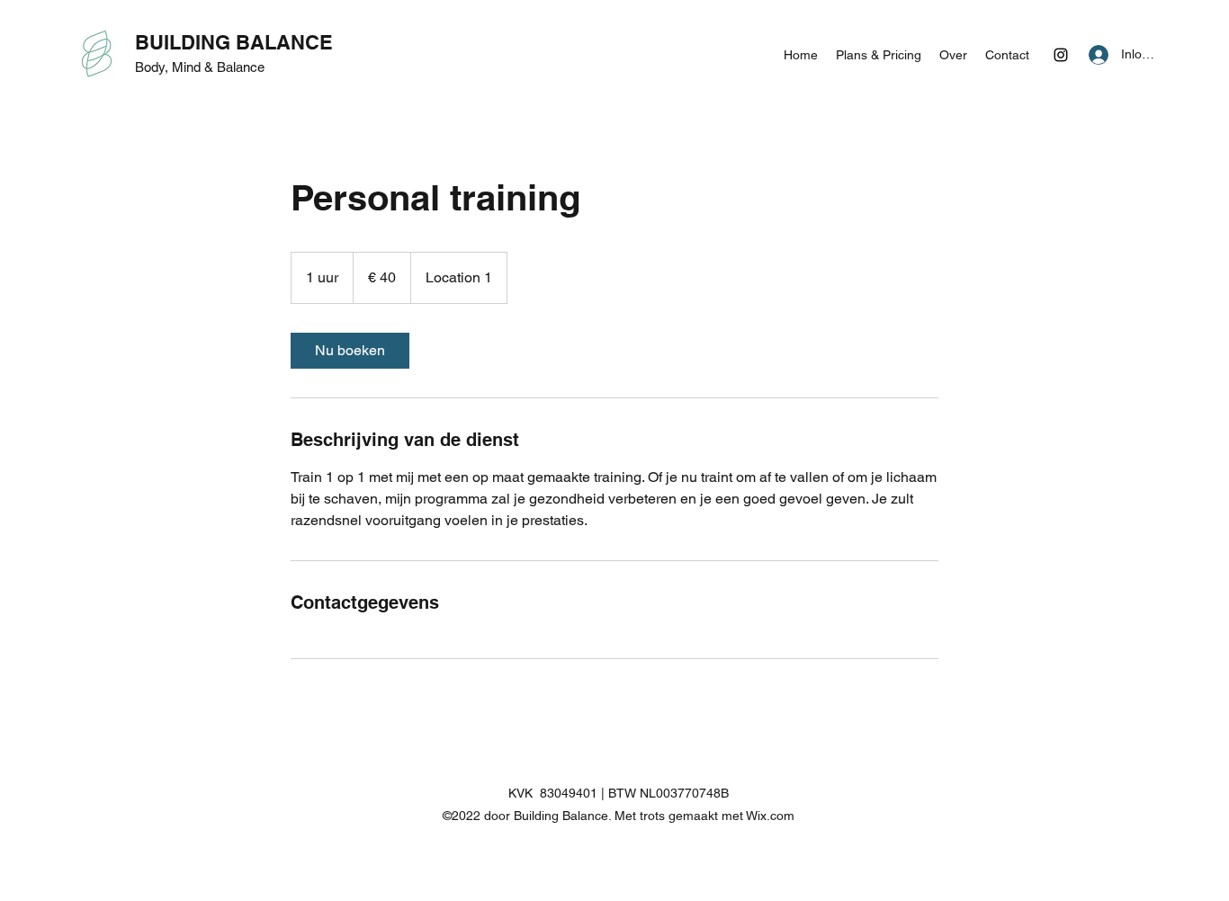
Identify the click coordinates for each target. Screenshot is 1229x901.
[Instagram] (1061, 55)
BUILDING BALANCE (234, 42)
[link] (350, 351)
